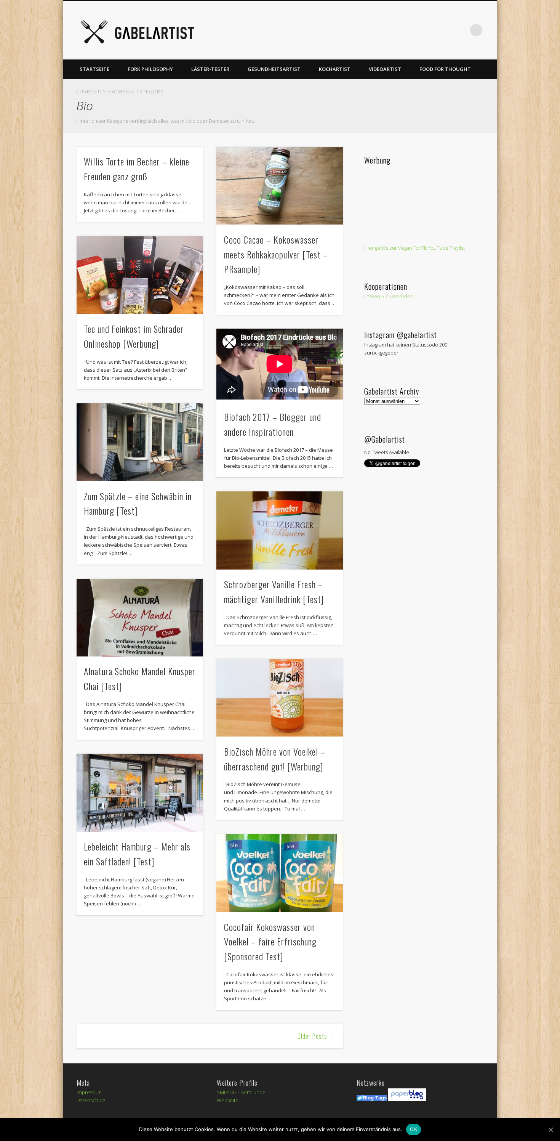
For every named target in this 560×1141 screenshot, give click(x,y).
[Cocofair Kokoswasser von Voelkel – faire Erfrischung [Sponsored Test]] (279, 873)
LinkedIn (460, 30)
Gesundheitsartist (274, 69)
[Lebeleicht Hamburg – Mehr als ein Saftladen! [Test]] (140, 793)
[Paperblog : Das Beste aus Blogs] (407, 1099)
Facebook (367, 30)
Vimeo (414, 30)
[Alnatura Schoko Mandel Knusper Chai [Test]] (140, 618)
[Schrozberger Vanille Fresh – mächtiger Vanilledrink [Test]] (279, 530)
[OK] (550, 1129)
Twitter (382, 30)
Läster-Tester (210, 69)
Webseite (227, 1100)
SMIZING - (228, 1092)
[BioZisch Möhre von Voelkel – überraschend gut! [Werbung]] (279, 698)
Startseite (94, 69)
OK (413, 1129)
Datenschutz (91, 1100)
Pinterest (398, 30)
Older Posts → (316, 1036)
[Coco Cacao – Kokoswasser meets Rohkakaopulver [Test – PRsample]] (279, 186)
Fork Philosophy (150, 69)
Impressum (89, 1092)
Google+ (445, 30)
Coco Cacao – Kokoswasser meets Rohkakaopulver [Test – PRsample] (276, 254)
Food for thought (445, 69)
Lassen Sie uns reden (388, 296)
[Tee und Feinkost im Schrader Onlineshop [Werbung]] (140, 275)
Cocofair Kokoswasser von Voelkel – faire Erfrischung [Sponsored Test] (270, 941)
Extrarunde (253, 1092)
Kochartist (334, 69)
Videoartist (385, 69)
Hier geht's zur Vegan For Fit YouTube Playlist (414, 247)
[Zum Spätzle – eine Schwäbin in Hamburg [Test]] (140, 442)
